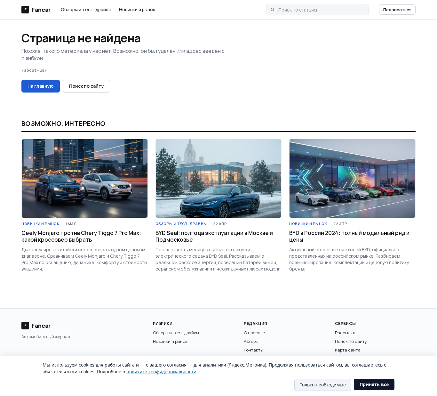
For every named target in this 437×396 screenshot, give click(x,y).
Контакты (253, 350)
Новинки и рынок (137, 9)
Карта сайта (348, 350)
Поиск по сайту (86, 86)
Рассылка (345, 332)
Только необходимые (323, 385)
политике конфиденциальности (161, 371)
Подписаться (397, 9)
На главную (41, 86)
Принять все (374, 384)
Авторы (251, 341)
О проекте (254, 332)
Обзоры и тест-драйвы (86, 9)
